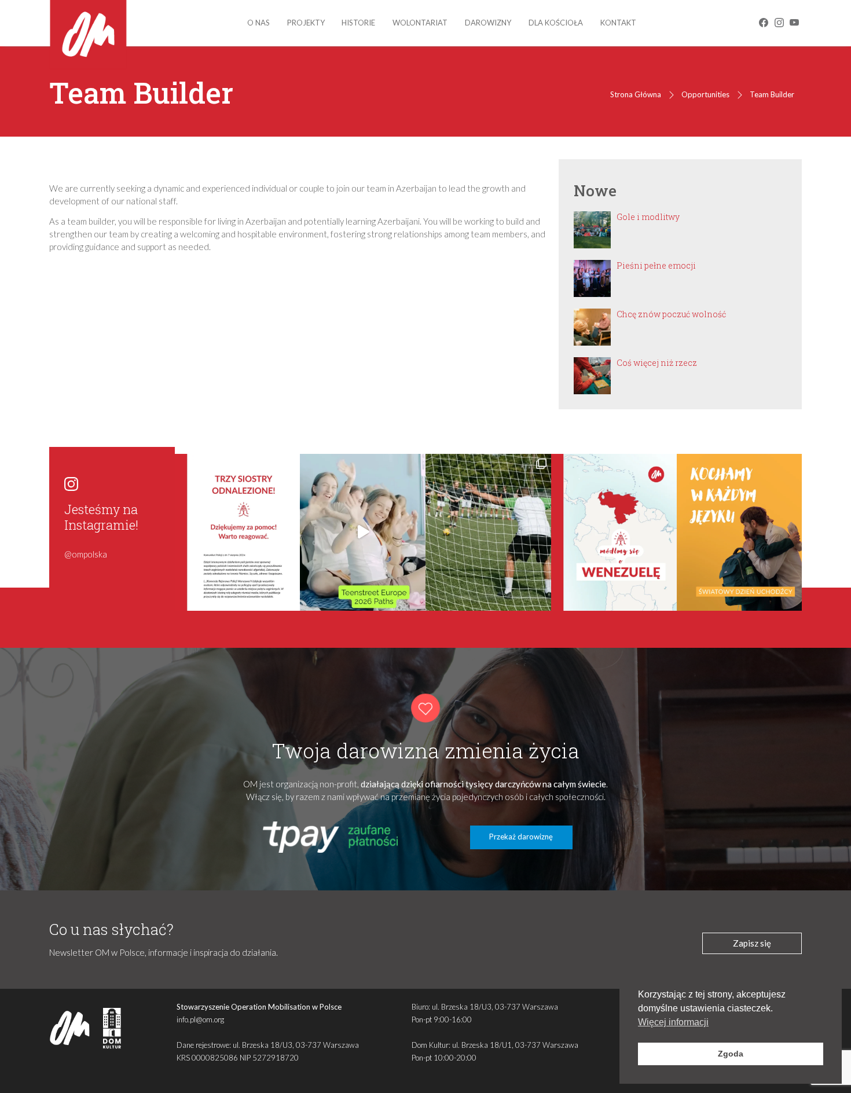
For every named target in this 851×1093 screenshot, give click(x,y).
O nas (258, 22)
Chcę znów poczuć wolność (671, 314)
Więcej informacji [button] (673, 1022)
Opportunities (705, 94)
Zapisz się (752, 943)
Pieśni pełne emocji (656, 265)
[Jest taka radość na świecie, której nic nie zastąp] (363, 532)
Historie (358, 22)
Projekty (306, 22)
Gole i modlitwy (648, 216)
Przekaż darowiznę (521, 836)
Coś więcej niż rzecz (657, 362)
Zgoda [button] (730, 1053)
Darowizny (488, 22)
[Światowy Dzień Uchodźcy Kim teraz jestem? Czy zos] (739, 532)
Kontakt (618, 22)
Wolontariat (420, 22)
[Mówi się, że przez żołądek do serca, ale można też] (488, 532)
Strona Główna (635, 94)
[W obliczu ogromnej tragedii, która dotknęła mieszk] (614, 532)
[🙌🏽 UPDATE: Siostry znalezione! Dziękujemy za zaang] (237, 532)
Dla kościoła (556, 22)
